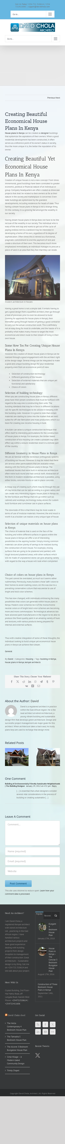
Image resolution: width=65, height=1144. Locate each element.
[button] (7, 757)
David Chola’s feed (16, 1015)
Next (58, 97)
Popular (39, 914)
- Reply (54, 786)
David (10, 659)
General (8, 651)
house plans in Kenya (14, 662)
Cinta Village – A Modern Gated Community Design (15, 1060)
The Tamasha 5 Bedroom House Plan (16, 1038)
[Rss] (38, 1024)
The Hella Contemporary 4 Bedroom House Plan (16, 1026)
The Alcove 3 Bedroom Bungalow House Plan (17, 1048)
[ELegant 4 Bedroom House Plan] (42, 926)
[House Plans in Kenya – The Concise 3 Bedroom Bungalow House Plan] (42, 951)
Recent (47, 915)
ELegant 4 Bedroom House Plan (53, 929)
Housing (29, 659)
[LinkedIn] (38, 1032)
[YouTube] (45, 1032)
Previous (51, 97)
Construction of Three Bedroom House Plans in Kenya (47, 987)
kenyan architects (32, 662)
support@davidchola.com (39, 6)
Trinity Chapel (13, 1070)
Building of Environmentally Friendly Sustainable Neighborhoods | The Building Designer (32, 784)
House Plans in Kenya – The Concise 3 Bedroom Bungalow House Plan (53, 959)
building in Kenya (48, 659)
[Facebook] (45, 1024)
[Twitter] (53, 1024)
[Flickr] (53, 1032)
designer (45, 133)
